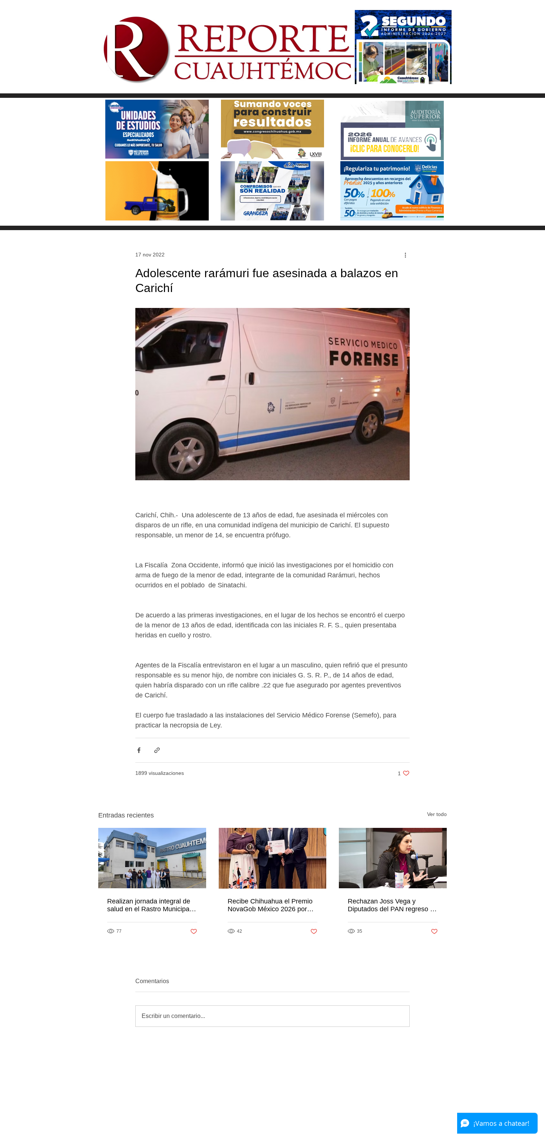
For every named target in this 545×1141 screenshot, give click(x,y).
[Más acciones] (405, 254)
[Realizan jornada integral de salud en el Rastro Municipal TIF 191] (152, 858)
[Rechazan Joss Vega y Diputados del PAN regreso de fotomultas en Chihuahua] (393, 858)
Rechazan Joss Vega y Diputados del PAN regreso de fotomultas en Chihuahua (392, 905)
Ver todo (437, 814)
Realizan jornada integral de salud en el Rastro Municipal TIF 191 (149, 905)
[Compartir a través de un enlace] (157, 750)
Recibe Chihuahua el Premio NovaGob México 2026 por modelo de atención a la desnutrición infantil (270, 905)
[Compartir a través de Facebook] (138, 750)
